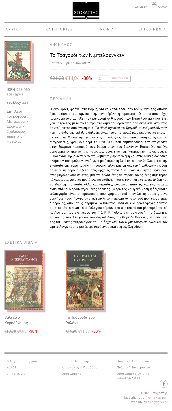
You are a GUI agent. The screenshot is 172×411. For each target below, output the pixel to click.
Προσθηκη (120, 78)
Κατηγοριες (59, 29)
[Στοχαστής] (86, 11)
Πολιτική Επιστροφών (134, 367)
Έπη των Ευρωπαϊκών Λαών (70, 63)
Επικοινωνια (152, 29)
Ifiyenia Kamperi (156, 397)
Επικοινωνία (16, 373)
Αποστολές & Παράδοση (80, 367)
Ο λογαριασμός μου (22, 361)
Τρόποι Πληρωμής (76, 361)
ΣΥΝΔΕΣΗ (141, 6)
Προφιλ (105, 29)
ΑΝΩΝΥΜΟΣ (61, 45)
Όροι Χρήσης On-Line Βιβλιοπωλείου (133, 375)
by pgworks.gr (158, 402)
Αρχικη (14, 29)
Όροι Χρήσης (72, 373)
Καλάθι (12, 367)
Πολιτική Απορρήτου (133, 361)
